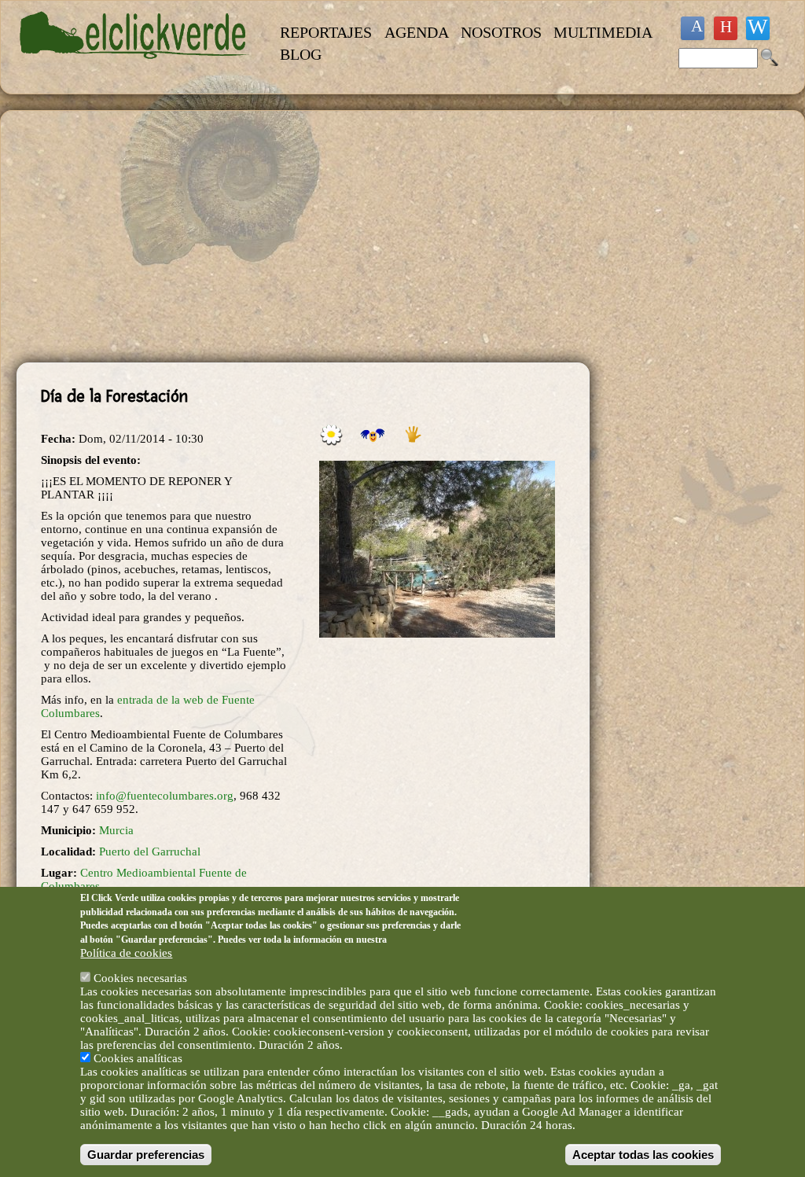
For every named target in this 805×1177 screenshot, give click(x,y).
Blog (301, 54)
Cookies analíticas (138, 1058)
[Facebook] (692, 28)
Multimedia (602, 32)
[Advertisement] (303, 237)
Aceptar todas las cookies (643, 1154)
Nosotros (501, 32)
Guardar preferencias (145, 1154)
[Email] (758, 28)
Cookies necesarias (140, 978)
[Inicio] (135, 67)
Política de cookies (126, 953)
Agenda (416, 32)
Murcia (116, 830)
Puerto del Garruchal (149, 851)
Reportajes (326, 32)
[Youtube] (725, 28)
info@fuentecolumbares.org (164, 795)
